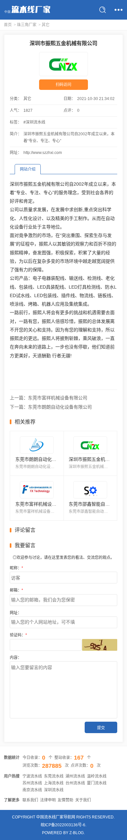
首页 (8, 25)
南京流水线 (32, 790)
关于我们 (83, 800)
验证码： (18, 635)
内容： (15, 657)
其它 (45, 25)
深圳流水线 (54, 790)
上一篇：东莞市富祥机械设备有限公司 (48, 397)
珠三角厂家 (26, 25)
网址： (15, 613)
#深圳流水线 (34, 122)
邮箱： (16, 590)
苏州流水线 (32, 783)
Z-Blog (76, 833)
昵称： (16, 568)
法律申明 (48, 800)
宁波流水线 (32, 776)
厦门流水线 (96, 783)
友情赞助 (65, 800)
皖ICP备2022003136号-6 (63, 825)
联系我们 (30, 800)
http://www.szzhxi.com (42, 152)
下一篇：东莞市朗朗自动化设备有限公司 (51, 407)
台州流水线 (75, 783)
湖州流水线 (75, 776)
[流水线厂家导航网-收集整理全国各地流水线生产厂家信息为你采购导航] (27, 10)
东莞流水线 (54, 776)
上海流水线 (54, 783)
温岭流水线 (96, 776)
